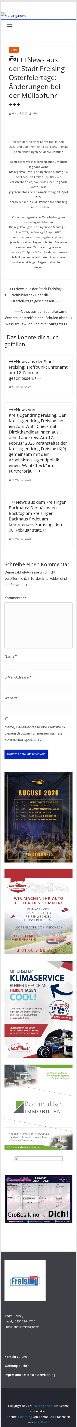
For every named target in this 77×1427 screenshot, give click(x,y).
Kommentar (15, 597)
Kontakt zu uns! (16, 1357)
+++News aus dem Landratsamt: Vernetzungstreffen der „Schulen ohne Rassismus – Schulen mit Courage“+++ (36, 317)
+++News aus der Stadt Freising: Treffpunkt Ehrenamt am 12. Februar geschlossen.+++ (38, 370)
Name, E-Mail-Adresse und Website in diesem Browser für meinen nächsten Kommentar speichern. (34, 733)
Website (11, 698)
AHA (35, 113)
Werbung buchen (17, 1366)
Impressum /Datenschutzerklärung (29, 1375)
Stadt (13, 49)
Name (10, 656)
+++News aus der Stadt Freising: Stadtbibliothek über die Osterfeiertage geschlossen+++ (36, 295)
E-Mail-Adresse (17, 677)
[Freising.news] (13, 15)
